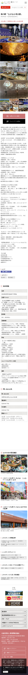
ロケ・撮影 (10, 657)
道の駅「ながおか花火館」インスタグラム (13, 420)
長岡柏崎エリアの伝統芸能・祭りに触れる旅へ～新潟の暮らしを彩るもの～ (12, 557)
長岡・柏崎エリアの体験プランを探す (11, 568)
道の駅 (3, 277)
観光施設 (10, 277)
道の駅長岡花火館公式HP (14, 382)
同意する (5, 672)
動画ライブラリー (11, 652)
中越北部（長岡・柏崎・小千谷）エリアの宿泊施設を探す (12, 578)
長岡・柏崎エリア (6, 271)
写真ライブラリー (11, 648)
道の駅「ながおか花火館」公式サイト (12, 416)
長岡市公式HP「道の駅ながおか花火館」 (13, 418)
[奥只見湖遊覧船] (14, 593)
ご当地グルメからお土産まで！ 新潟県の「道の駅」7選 (12, 541)
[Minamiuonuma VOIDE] (14, 604)
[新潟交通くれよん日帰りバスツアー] (14, 598)
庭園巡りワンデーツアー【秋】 (10, 555)
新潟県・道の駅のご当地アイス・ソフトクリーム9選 (12, 544)
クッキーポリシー (13, 667)
